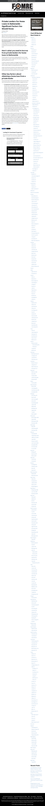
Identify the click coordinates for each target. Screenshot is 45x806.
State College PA (35, 619)
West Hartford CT (35, 188)
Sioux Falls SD (34, 630)
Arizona (32, 48)
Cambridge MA (34, 388)
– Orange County (35, 117)
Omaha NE (34, 461)
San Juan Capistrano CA (38, 157)
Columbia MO (34, 433)
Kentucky (32, 352)
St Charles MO (34, 446)
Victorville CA (36, 115)
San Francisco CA (35, 92)
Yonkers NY (34, 506)
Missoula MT (34, 455)
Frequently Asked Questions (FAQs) (20, 796)
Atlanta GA (34, 247)
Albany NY (34, 497)
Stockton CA (34, 95)
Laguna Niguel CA (36, 141)
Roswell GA (34, 259)
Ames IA (33, 330)
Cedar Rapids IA (35, 332)
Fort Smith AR (34, 74)
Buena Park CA (36, 124)
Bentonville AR (35, 70)
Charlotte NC (34, 515)
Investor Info (21, 13)
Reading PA (34, 618)
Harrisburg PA (34, 608)
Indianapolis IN (35, 317)
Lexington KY (34, 355)
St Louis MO (34, 448)
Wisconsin (33, 749)
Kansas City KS (34, 343)
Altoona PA (34, 603)
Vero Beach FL (34, 238)
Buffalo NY (34, 499)
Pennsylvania (33, 599)
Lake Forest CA (36, 143)
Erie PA (33, 606)
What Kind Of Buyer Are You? (14, 154)
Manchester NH (35, 475)
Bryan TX (33, 663)
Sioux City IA (34, 338)
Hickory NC (34, 524)
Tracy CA (34, 97)
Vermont (32, 724)
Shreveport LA (34, 368)
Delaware (32, 190)
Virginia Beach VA (35, 735)
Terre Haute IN (34, 327)
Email (17, 158)
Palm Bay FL (34, 231)
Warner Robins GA (35, 266)
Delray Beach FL (35, 207)
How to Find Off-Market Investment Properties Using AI (36, 780)
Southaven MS (34, 430)
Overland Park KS (35, 344)
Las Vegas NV (34, 464)
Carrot (32, 804)
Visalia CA (34, 170)
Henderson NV (34, 466)
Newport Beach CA (37, 145)
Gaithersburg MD (35, 377)
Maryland (32, 370)
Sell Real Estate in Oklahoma (12, 798)
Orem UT (33, 716)
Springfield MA (34, 392)
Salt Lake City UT (35, 714)
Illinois (32, 275)
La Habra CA (35, 139)
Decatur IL (34, 286)
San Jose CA (34, 93)
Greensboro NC (35, 523)
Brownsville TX (35, 661)
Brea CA (35, 123)
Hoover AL (34, 42)
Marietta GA (34, 255)
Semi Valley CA (36, 112)
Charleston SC (34, 634)
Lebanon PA (34, 612)
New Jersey (33, 477)
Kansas (32, 341)
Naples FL (33, 225)
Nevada (32, 463)
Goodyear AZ (34, 55)
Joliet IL (33, 288)
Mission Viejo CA (36, 147)
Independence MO (35, 435)
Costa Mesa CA (36, 126)
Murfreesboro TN (35, 648)
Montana (32, 450)
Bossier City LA (34, 363)
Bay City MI (34, 397)
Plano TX (34, 679)
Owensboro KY (34, 359)
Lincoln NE (34, 459)
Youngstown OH (35, 594)
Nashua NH (34, 473)
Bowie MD (34, 374)
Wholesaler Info (29, 13)
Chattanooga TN (35, 641)
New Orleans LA (35, 366)
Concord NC (34, 513)
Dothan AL (34, 41)
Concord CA (34, 79)
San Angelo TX (34, 702)
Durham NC (34, 517)
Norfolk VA (34, 731)
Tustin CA (35, 163)
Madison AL (34, 44)
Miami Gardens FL (35, 224)
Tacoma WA (34, 744)
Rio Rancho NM (35, 493)
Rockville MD (34, 379)
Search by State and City (38, 798)
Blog (29, 796)
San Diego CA (35, 168)
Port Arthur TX (34, 700)
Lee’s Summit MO (35, 443)
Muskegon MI (34, 408)
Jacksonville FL (35, 214)
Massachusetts (34, 384)
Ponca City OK (34, 555)
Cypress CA (35, 128)
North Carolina (34, 508)
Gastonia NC (34, 521)
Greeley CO (34, 179)
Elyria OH (33, 577)
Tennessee (33, 639)
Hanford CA (34, 106)
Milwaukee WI (34, 751)
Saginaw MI (34, 410)
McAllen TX (34, 694)
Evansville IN (34, 306)
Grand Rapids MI (35, 403)
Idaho (32, 270)
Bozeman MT (34, 454)
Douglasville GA (35, 251)
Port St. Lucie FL (35, 235)
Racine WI (33, 758)
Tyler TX (33, 707)
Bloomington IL (35, 280)
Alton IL (33, 277)
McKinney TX (35, 677)
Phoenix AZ (34, 59)
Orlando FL (34, 229)
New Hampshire (34, 472)
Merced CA (34, 84)
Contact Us (3, 16)
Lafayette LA (34, 364)
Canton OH (34, 568)
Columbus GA (34, 249)
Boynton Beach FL (35, 199)
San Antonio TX (35, 703)
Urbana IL (33, 299)
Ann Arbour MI (34, 395)
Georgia (32, 242)
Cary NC (33, 511)
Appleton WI (34, 753)
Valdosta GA (34, 264)
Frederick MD (34, 375)
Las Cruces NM (34, 491)
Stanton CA (35, 161)
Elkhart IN (34, 304)
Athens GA (34, 246)
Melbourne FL (34, 220)
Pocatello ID (34, 273)
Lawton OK (34, 546)
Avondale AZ (34, 50)
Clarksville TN (34, 643)
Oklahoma (33, 541)
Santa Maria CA (36, 110)
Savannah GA (34, 260)
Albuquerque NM (35, 490)
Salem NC (33, 534)
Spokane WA (34, 742)
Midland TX (34, 696)
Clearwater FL (34, 205)
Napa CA (34, 88)
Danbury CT (34, 187)
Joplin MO (34, 439)
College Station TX (35, 665)
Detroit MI (34, 401)
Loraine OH (34, 583)
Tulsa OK (33, 561)
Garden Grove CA (36, 134)
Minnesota (33, 416)
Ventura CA (35, 113)
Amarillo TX (34, 657)
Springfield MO (34, 445)
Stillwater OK (34, 559)
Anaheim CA (35, 121)
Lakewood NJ (34, 482)
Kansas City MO (35, 441)
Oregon (32, 596)
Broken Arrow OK (35, 562)
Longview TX (34, 690)
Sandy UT (33, 720)
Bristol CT (34, 185)
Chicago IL (34, 284)
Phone (9, 158)
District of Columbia (35, 192)
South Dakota (33, 627)
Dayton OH (34, 575)
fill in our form (15, 123)
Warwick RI (34, 625)
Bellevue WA (34, 740)
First (8, 149)
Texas (32, 652)
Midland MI (34, 406)
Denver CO (34, 178)
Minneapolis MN (35, 421)
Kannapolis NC (34, 528)
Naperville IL (34, 290)
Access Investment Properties (30, 1)
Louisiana (32, 361)
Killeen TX (34, 687)
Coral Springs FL (35, 203)
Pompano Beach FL (35, 233)
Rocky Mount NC (35, 532)
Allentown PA (34, 601)
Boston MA (34, 386)
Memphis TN (34, 646)
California (33, 75)
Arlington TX (35, 668)
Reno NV (33, 468)
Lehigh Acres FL (35, 218)
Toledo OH (34, 592)
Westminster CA (36, 165)
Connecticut (33, 183)
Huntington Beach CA (37, 136)
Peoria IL (33, 293)
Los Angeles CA (35, 108)
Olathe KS (34, 346)
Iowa (32, 328)
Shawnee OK (34, 557)
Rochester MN (34, 423)
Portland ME (34, 383)
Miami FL (33, 222)
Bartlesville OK (35, 543)
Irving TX (34, 676)
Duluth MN (34, 419)
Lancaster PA (34, 610)
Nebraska (32, 457)
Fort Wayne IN (34, 310)
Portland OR (34, 597)
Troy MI (33, 412)
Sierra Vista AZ (34, 63)
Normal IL (34, 292)
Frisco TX (33, 683)
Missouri (32, 432)
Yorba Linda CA (36, 167)
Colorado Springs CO (36, 176)
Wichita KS (34, 350)
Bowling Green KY (35, 354)
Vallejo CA (34, 99)
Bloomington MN (35, 417)
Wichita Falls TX (35, 711)
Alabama (32, 37)
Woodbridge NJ (35, 486)
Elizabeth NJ (34, 481)
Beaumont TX (34, 659)
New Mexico (33, 488)
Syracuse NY (34, 504)
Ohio (32, 564)
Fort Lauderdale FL (35, 209)
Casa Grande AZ (35, 53)
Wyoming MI (34, 414)
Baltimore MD (34, 372)
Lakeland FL (34, 216)
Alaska (32, 46)
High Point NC (34, 526)
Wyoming (32, 760)
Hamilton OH (34, 579)
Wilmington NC (35, 536)
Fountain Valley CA (37, 130)
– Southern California (36, 103)
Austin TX (33, 655)
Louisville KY (34, 357)
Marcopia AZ (34, 57)
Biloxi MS (33, 426)
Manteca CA (34, 82)
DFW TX (33, 667)
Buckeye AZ (34, 51)
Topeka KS (34, 348)
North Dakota (33, 537)
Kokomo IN (34, 319)
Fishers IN (34, 308)
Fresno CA (34, 80)
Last (16, 149)
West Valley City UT (35, 722)
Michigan (32, 393)
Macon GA (33, 253)
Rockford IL (34, 295)
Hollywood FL (34, 212)
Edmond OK (34, 552)
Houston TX (34, 685)
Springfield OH (34, 590)
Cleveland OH (34, 572)
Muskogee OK (34, 548)
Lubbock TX (34, 692)
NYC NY (33, 501)
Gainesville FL (34, 211)
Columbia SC (34, 635)
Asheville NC (34, 510)
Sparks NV (34, 470)
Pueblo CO (34, 181)
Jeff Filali (5, 32)
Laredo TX (34, 689)
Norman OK (34, 553)
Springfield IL (34, 297)
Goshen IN (34, 314)
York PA (33, 621)
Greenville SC (34, 637)
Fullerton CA (35, 132)
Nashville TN (34, 650)
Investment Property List (8, 796)
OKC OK (33, 550)
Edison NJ (33, 479)
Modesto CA (34, 86)
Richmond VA (34, 733)
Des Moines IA (34, 336)
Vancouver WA (34, 745)
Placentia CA (35, 150)
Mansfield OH (34, 585)
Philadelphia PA (35, 614)
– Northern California (36, 77)
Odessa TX (34, 698)
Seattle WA (34, 738)
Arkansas (32, 68)
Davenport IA (34, 334)
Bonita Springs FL (35, 198)
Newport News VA (35, 729)
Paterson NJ (34, 484)
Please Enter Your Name (13, 148)
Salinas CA (34, 90)
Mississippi (33, 425)
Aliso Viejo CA (36, 119)
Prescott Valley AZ (35, 61)
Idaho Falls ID (34, 271)
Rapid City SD (34, 628)
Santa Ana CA (36, 159)
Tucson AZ (34, 64)
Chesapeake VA (35, 727)
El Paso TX (34, 681)
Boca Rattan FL (35, 196)
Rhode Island (33, 623)
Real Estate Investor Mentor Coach (26, 798)
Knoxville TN (34, 644)
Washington (33, 736)
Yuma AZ (33, 66)
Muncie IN (33, 323)
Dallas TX (34, 670)
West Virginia (33, 747)
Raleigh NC (34, 530)
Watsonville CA (35, 101)
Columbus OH (34, 573)
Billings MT (34, 452)
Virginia (32, 725)
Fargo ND (33, 539)
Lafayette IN (34, 321)
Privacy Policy (39, 796)
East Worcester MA (35, 390)
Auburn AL (34, 39)
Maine (32, 381)
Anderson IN (34, 302)
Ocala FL (33, 227)
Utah (32, 713)
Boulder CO (34, 174)
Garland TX (34, 674)
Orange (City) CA (36, 149)
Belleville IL (34, 279)
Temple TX (34, 705)
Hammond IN (34, 315)
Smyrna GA (34, 262)
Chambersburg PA (35, 605)
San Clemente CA (36, 155)
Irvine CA (35, 137)
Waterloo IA (34, 339)
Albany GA (34, 244)
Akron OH (33, 566)
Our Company (22, 1)
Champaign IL (34, 282)
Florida (32, 194)
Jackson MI (34, 404)
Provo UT (33, 718)
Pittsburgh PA (34, 616)
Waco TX (33, 709)
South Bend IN (34, 325)
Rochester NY (34, 502)
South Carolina (34, 632)
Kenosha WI (34, 756)
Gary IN (33, 312)
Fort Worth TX (35, 672)
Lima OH (33, 581)
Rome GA (33, 257)
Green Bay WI (34, 755)
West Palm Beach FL (36, 240)
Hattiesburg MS (35, 428)
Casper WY (34, 762)
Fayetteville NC (35, 519)
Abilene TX (34, 654)
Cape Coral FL (34, 201)
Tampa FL (33, 237)
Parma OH (34, 588)
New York (32, 495)
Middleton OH (34, 586)
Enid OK (33, 544)
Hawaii (32, 268)
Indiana (32, 301)
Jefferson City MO (35, 437)
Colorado (32, 172)
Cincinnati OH (34, 570)
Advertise (37, 13)
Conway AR (34, 72)
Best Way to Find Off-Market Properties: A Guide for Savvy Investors (36, 776)
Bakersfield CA (35, 104)
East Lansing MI (35, 399)
